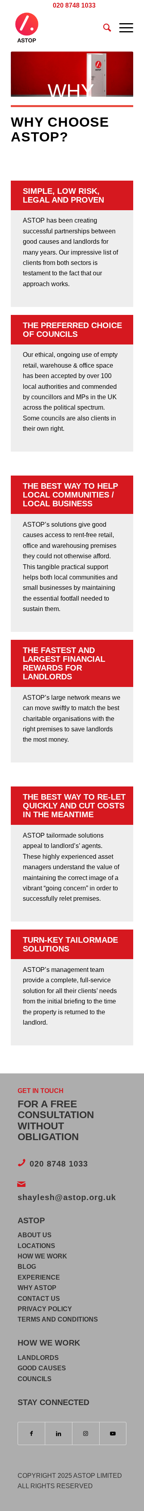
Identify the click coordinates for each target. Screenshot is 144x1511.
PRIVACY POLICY (45, 1309)
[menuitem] (74, 6)
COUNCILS (35, 1379)
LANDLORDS (38, 1357)
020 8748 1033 (59, 1163)
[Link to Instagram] (85, 1433)
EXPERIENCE (39, 1277)
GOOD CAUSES (42, 1368)
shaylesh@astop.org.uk (67, 1197)
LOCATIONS (36, 1245)
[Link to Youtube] (113, 1433)
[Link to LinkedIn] (58, 1433)
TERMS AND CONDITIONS (58, 1319)
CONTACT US (39, 1298)
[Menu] (122, 28)
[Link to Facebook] (31, 1433)
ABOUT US (35, 1235)
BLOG (27, 1266)
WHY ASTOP (37, 1287)
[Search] (103, 28)
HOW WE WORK (42, 1256)
